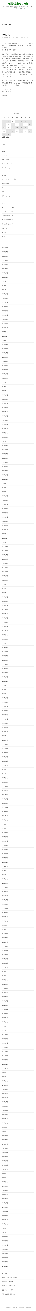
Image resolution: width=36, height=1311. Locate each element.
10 (12, 124)
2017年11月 (5, 689)
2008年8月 (5, 1140)
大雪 (3, 1290)
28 (30, 131)
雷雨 (3, 191)
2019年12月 (5, 584)
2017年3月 (5, 723)
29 (4, 134)
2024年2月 (5, 374)
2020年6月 (5, 559)
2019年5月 (5, 614)
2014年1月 (5, 866)
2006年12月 (5, 1224)
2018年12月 (5, 635)
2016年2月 (5, 761)
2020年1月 (5, 580)
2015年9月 (5, 782)
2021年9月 (5, 496)
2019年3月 (5, 622)
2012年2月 (5, 963)
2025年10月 (5, 290)
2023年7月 (5, 403)
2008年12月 (5, 1123)
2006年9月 (5, 1236)
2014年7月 (5, 841)
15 (4, 127)
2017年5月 (5, 715)
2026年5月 (5, 260)
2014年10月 (5, 828)
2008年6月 (5, 1148)
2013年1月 (5, 917)
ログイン (4, 155)
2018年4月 (5, 668)
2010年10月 (5, 1030)
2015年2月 (5, 811)
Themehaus (28, 1307)
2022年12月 (5, 433)
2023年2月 (5, 424)
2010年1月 (5, 1068)
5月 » (7, 137)
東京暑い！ (5, 1277)
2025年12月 (5, 281)
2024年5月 (5, 361)
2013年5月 (5, 900)
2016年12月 (5, 736)
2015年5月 (5, 799)
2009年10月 (5, 1081)
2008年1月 (5, 1169)
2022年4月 (5, 466)
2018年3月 (5, 673)
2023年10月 (5, 391)
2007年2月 (5, 1215)
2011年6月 (5, 997)
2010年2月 (5, 1064)
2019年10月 (5, 593)
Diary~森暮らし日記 (7, 215)
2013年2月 (5, 912)
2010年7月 (5, 1043)
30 (8, 134)
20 (25, 127)
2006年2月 (5, 1266)
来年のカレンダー (7, 196)
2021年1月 (5, 529)
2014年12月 (5, 820)
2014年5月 (5, 849)
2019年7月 (5, 605)
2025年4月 (5, 315)
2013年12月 (5, 870)
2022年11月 (5, 437)
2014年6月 (5, 845)
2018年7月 (5, 656)
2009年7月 (5, 1093)
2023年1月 (5, 428)
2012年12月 (5, 921)
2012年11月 (5, 925)
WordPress (15, 1307)
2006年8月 (5, 1241)
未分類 (4, 232)
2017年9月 (5, 698)
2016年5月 (5, 748)
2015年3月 (5, 807)
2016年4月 (5, 752)
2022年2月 (5, 475)
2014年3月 (5, 858)
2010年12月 (5, 1022)
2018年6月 (5, 660)
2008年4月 (5, 1156)
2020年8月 (5, 550)
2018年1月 (5, 681)
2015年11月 (5, 773)
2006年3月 (5, 1262)
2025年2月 (5, 323)
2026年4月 (5, 264)
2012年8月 (5, 938)
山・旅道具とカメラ (7, 224)
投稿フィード (5, 159)
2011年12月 (5, 971)
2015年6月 (5, 795)
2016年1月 (5, 765)
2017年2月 (5, 727)
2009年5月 (5, 1102)
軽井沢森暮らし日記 (18, 3)
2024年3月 (5, 369)
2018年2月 (5, 677)
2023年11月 (5, 386)
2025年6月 (5, 306)
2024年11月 (5, 336)
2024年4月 (5, 365)
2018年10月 (5, 643)
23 (8, 131)
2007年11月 (5, 1177)
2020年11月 (5, 538)
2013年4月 (5, 904)
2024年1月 (5, 378)
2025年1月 (5, 327)
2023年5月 (5, 412)
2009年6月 (5, 1097)
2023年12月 (5, 382)
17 (12, 127)
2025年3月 (5, 319)
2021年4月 (5, 517)
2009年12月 (5, 1072)
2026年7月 (5, 252)
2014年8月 (5, 837)
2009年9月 (5, 1085)
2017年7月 (5, 706)
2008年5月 (5, 1152)
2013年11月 (5, 874)
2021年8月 (5, 500)
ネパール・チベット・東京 (9, 179)
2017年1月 (5, 731)
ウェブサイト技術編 (7, 219)
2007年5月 (5, 1203)
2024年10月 (5, 340)
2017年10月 (5, 693)
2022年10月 (5, 441)
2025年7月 (5, 302)
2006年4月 (5, 1257)
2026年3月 (5, 269)
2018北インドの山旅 (7, 211)
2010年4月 (5, 1055)
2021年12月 (5, 483)
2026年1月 (5, 277)
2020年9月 (5, 546)
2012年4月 (5, 954)
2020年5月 (5, 563)
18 (17, 127)
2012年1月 (5, 967)
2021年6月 (5, 508)
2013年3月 (5, 908)
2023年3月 (5, 420)
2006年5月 (5, 1253)
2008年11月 (5, 1127)
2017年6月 (5, 710)
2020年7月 (5, 555)
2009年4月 (5, 1106)
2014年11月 (5, 824)
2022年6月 (5, 458)
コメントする (24, 37)
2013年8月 (5, 887)
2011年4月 (5, 1005)
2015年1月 (5, 816)
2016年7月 (5, 740)
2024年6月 (5, 357)
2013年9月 (5, 883)
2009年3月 (5, 1110)
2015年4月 (5, 803)
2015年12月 (5, 769)
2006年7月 (5, 1245)
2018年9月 (5, 647)
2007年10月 (5, 1182)
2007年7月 (5, 1194)
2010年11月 (5, 1026)
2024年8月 (5, 348)
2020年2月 (5, 576)
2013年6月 (5, 895)
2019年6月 (5, 609)
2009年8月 (5, 1089)
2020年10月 (5, 542)
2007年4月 (5, 1207)
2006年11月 (5, 1228)
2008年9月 (5, 1135)
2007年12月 (5, 1173)
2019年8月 (5, 601)
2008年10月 (5, 1131)
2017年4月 (5, 719)
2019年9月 (5, 597)
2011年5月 (5, 1001)
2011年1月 (5, 1018)
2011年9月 (5, 984)
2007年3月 (5, 1211)
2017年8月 (5, 702)
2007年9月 (5, 1186)
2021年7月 (5, 504)
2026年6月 (5, 256)
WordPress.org (6, 168)
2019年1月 (5, 630)
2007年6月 (5, 1199)
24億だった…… (7, 35)
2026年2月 (5, 273)
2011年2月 (5, 1013)
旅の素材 (4, 228)
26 (21, 131)
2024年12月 (5, 332)
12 (21, 124)
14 (30, 124)
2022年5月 (5, 462)
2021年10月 (5, 491)
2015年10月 (5, 778)
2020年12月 (5, 534)
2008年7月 (5, 1144)
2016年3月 (5, 757)
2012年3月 (5, 959)
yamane (15, 37)
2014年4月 (5, 853)
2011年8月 (5, 988)
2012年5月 (5, 950)
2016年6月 (5, 744)
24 (12, 131)
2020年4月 (5, 567)
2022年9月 (5, 445)
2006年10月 (5, 1232)
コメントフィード (7, 163)
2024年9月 (5, 344)
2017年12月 (5, 685)
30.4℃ (4, 187)
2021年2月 (5, 525)
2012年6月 (5, 946)
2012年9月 (5, 933)
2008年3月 (5, 1161)
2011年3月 (5, 1009)
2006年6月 (5, 1249)
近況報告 (4, 1281)
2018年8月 (5, 651)
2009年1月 (5, 1119)
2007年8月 (5, 1190)
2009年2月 (5, 1114)
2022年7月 (5, 454)
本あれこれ (5, 236)
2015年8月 (5, 786)
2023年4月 (5, 416)
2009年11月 (5, 1076)
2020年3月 (5, 571)
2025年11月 (5, 285)
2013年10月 (5, 879)
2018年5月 (5, 664)
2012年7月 (5, 942)
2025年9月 (5, 294)
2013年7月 (5, 891)
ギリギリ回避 (5, 183)
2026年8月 (5, 247)
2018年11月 (5, 639)
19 (21, 127)
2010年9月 (5, 1034)
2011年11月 (5, 975)
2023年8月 (5, 399)
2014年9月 (5, 832)
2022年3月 (5, 471)
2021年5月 (5, 513)
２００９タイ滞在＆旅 (8, 207)
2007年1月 (5, 1219)
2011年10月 (5, 980)
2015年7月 (5, 790)
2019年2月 (5, 626)
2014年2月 (5, 862)
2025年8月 (5, 298)
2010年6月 (5, 1047)
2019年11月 (5, 588)
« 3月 (3, 137)
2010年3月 (5, 1060)
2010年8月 (5, 1039)
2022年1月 (5, 479)
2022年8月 (5, 449)
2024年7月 (5, 353)
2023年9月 (5, 395)
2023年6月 (5, 407)
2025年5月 (5, 311)
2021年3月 (5, 521)
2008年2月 (5, 1165)
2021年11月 (5, 487)
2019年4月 (5, 618)
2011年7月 (5, 992)
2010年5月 (5, 1051)
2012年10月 (5, 929)
